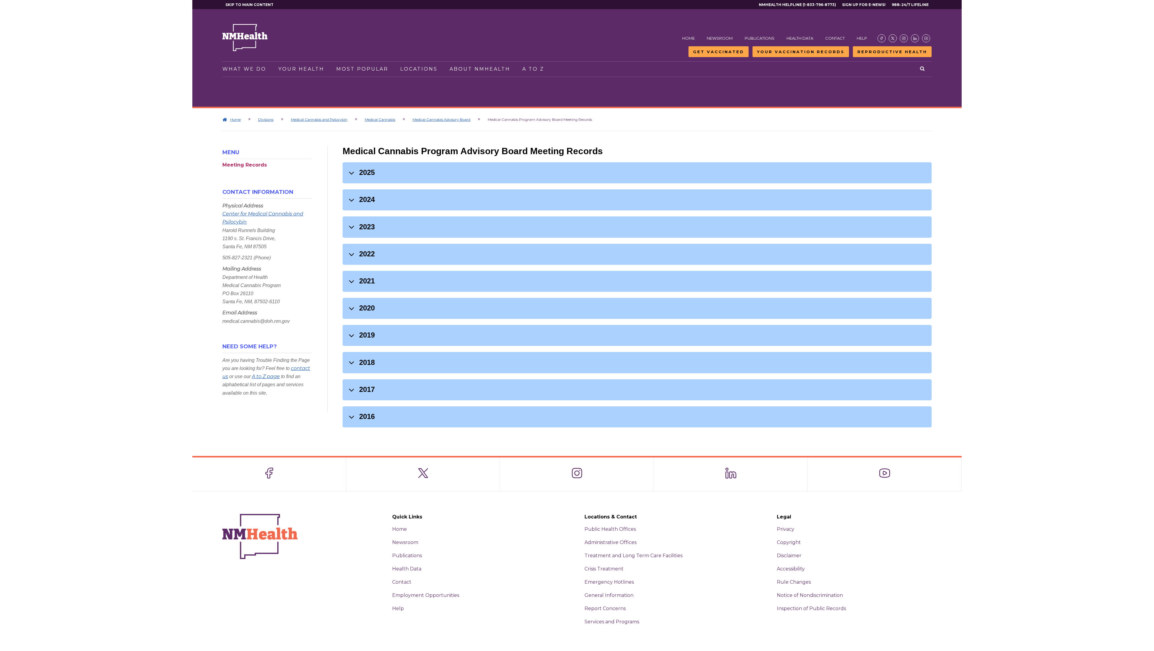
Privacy (785, 529)
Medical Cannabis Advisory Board (441, 119)
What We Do (244, 69)
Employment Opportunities (425, 595)
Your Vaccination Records (800, 51)
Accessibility (791, 569)
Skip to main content (249, 4)
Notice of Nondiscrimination (810, 595)
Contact (835, 38)
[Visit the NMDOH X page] (892, 38)
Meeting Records (244, 165)
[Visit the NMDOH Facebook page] (881, 38)
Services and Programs (612, 622)
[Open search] (923, 69)
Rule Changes (794, 582)
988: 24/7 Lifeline (910, 4)
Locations (419, 69)
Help (862, 38)
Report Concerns (605, 608)
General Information (609, 595)
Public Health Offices (610, 529)
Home (688, 38)
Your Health (301, 69)
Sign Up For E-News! (864, 4)
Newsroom (720, 38)
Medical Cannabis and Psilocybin (319, 119)
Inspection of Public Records (811, 608)
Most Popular (362, 69)
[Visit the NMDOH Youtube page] (926, 38)
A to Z (533, 69)
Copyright (789, 542)
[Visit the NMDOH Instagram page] (903, 38)
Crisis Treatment (604, 569)
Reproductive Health (892, 51)
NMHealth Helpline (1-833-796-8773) (797, 4)
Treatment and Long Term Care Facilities (633, 555)
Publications (759, 38)
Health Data (799, 38)
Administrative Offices (611, 542)
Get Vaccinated (718, 51)
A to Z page (266, 376)
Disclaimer (789, 555)
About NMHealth (480, 69)
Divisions (265, 119)
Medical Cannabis (380, 119)
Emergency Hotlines (609, 582)
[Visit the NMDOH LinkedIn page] (914, 38)
